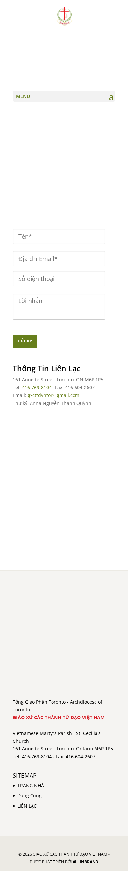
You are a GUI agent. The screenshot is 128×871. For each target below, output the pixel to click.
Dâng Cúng (29, 795)
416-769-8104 (37, 387)
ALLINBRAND (85, 862)
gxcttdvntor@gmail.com (53, 395)
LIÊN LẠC (27, 806)
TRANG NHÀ (30, 785)
